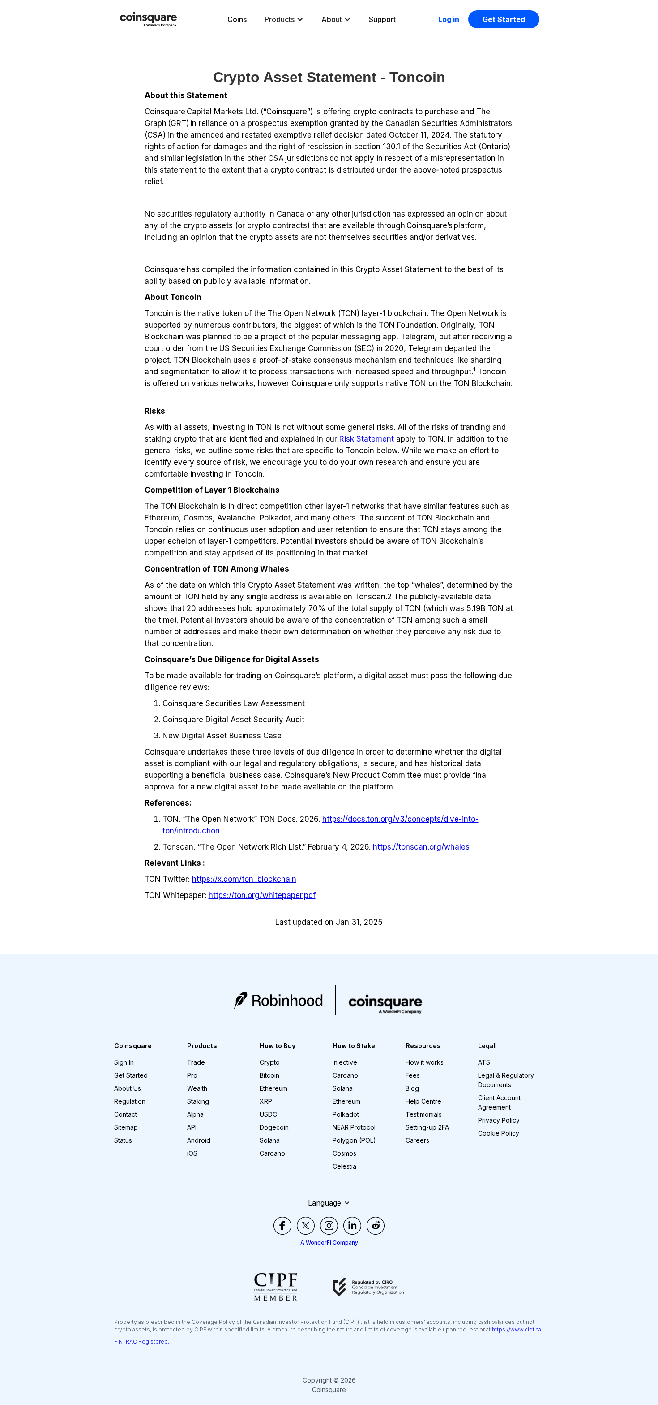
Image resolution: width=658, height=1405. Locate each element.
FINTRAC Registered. (141, 1341)
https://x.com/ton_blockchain (244, 879)
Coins (237, 19)
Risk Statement (366, 438)
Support (382, 19)
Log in (448, 19)
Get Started (504, 19)
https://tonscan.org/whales (421, 846)
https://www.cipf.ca (516, 1329)
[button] (284, 19)
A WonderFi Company (329, 1242)
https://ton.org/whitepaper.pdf (262, 895)
